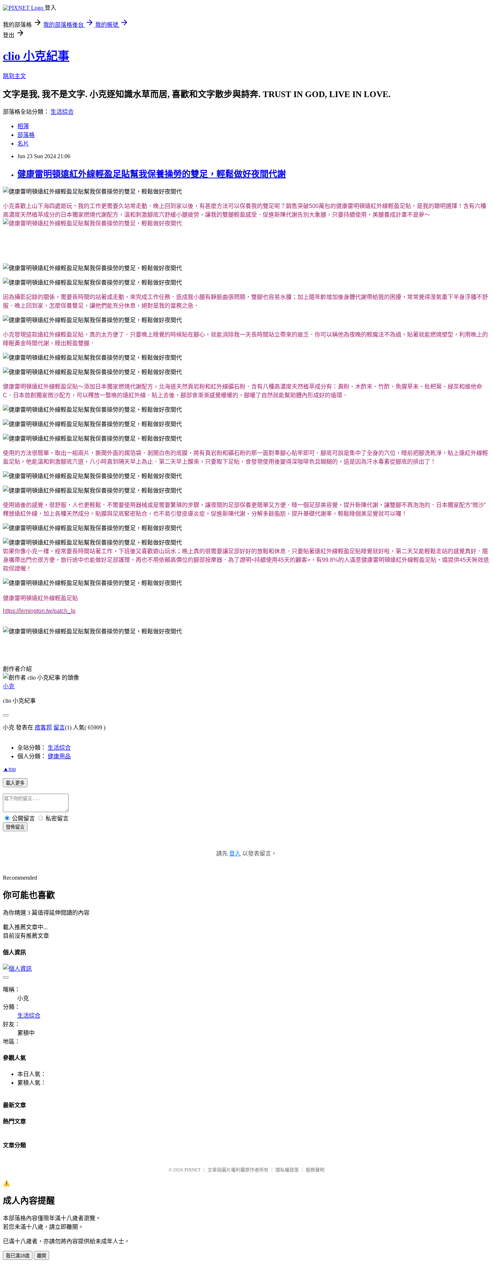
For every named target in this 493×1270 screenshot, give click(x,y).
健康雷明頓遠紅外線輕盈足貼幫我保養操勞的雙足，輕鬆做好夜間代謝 (151, 174)
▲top (9, 769)
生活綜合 (62, 112)
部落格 (26, 135)
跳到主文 (14, 76)
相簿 (23, 126)
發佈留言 (15, 827)
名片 (23, 143)
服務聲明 (315, 1170)
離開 (41, 1255)
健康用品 (59, 756)
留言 (59, 727)
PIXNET (192, 1170)
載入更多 (15, 783)
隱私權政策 (287, 1170)
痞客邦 (43, 727)
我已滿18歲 (18, 1255)
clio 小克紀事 (36, 55)
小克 (8, 686)
